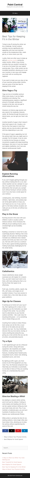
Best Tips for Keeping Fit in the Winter (14, 467)
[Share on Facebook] (5, 430)
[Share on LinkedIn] (25, 430)
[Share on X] (12, 430)
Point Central (15, 4)
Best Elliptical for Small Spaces (13, 439)
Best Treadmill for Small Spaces (12, 462)
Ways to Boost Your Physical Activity (15, 437)
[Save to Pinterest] (18, 430)
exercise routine (12, 60)
